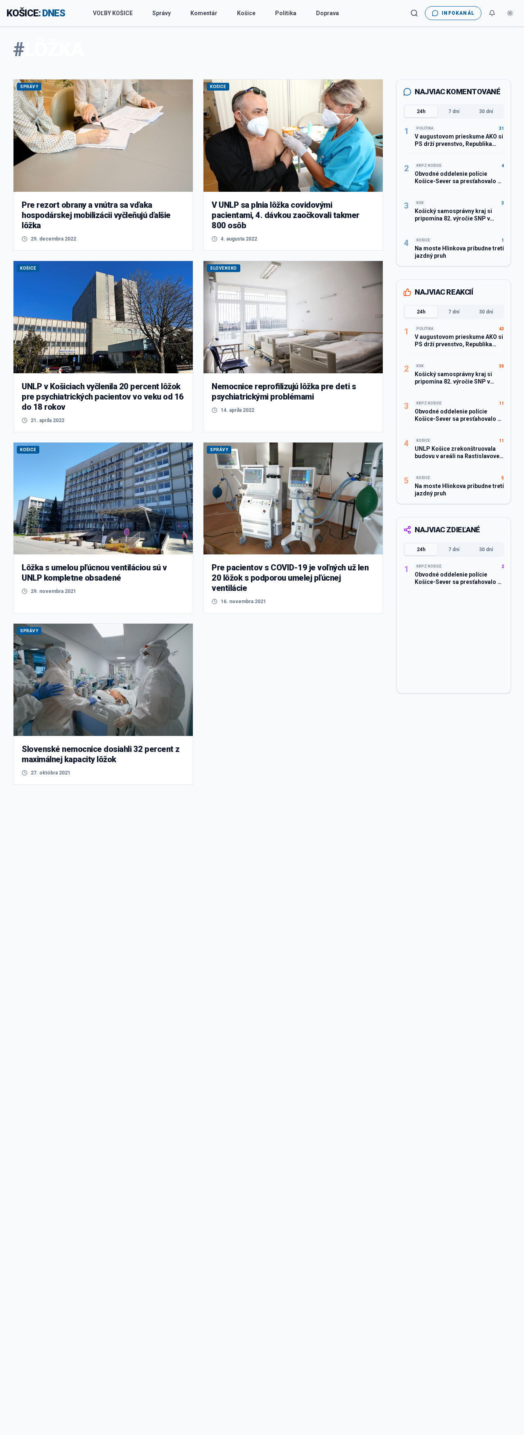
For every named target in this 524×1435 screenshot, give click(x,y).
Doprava (327, 13)
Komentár (203, 13)
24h (421, 111)
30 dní (486, 111)
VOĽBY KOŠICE (113, 13)
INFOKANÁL (458, 13)
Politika (285, 13)
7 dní (453, 111)
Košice (246, 13)
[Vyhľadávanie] (414, 13)
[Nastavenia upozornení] (492, 13)
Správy (161, 13)
